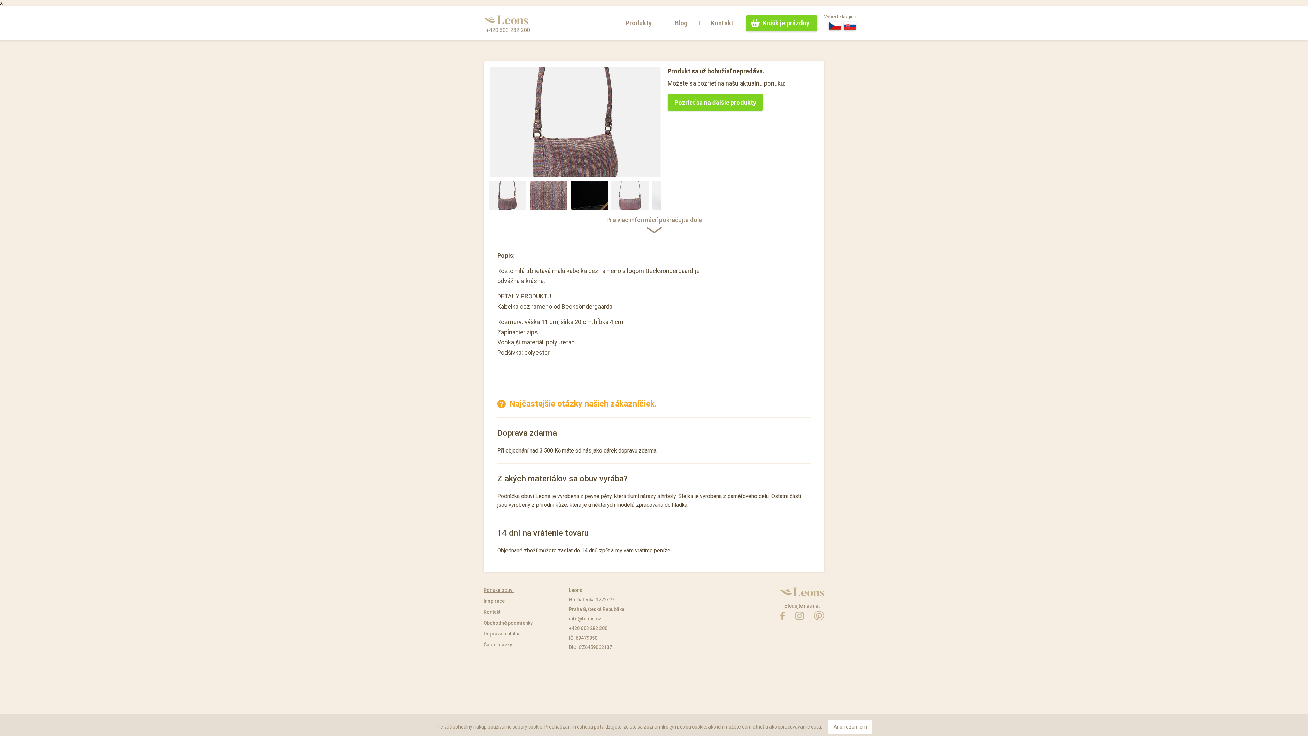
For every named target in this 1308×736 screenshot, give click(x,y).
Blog (681, 23)
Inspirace (494, 601)
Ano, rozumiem (850, 727)
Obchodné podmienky (508, 623)
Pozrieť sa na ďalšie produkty (715, 102)
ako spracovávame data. (795, 727)
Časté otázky (498, 644)
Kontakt (722, 23)
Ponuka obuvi (499, 590)
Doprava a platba (502, 634)
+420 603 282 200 (508, 30)
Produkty (639, 23)
